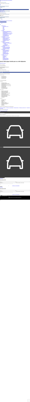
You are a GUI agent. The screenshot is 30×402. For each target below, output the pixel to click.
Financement (3, 46)
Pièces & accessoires (6, 50)
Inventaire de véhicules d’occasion (6, 84)
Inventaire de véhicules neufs (7, 31)
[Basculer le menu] (0, 8)
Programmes (6, 44)
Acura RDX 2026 (3, 76)
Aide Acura (2, 105)
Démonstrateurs (5, 32)
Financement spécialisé (6, 48)
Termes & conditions (3, 107)
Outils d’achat (3, 36)
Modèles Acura (3, 25)
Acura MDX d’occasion (6, 35)
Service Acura (3, 49)
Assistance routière (5, 52)
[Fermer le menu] (0, 24)
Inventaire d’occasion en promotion (7, 33)
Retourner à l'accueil (2, 63)
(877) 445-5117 (4, 2)
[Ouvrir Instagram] (5, 73)
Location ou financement (6, 47)
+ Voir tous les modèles (3, 80)
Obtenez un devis (3, 93)
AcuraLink (2, 104)
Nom (16, 190)
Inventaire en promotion (6, 45)
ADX (3, 27)
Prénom (1, 190)
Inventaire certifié (3, 86)
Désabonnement (16, 107)
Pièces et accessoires (4, 95)
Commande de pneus (6, 51)
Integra (4, 29)
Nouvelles (4, 56)
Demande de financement (4, 94)
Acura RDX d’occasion (4, 88)
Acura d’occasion (5, 34)
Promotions (3, 41)
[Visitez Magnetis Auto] (6, 109)
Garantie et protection (6, 40)
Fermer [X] (1, 178)
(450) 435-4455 (7, 3)
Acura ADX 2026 (3, 78)
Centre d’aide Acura (5, 59)
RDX (3, 28)
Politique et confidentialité (9, 107)
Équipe (4, 57)
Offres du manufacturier (6, 42)
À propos (2, 54)
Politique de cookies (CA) (22, 107)
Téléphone (1, 182)
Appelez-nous (3, 11)
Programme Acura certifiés (6, 39)
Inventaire (2, 30)
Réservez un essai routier (6, 37)
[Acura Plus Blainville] (6, 0)
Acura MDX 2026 (3, 77)
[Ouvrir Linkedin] (8, 73)
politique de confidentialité (15, 185)
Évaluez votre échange (6, 38)
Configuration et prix (5, 26)
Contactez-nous (5, 55)
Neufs (5, 43)
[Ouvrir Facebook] (1, 73)
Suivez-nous (2, 10)
